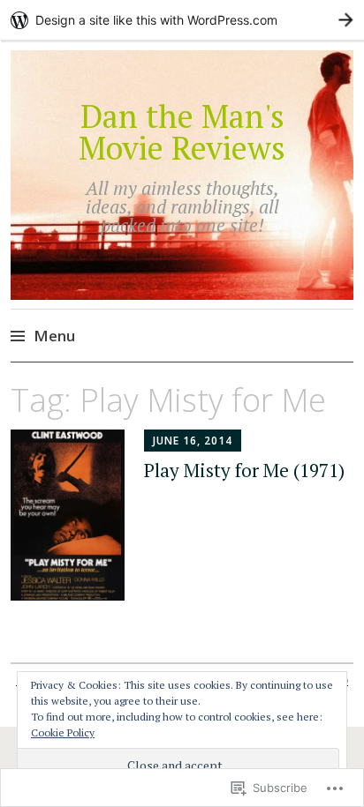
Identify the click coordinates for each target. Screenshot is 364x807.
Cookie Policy (63, 732)
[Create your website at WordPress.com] (182, 20)
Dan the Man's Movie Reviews (182, 131)
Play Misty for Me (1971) (244, 470)
